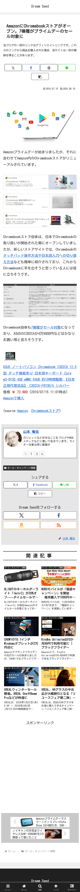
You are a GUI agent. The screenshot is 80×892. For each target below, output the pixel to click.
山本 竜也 (31, 431)
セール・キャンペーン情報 (21, 468)
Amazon (22, 410)
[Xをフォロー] (25, 453)
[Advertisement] (40, 766)
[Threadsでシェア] (48, 67)
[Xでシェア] (13, 67)
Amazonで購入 (13, 398)
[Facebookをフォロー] (31, 453)
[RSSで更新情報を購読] (42, 453)
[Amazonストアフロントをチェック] (36, 453)
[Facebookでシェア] (31, 67)
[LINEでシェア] (67, 67)
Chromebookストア (45, 410)
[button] (40, 76)
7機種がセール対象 (46, 327)
